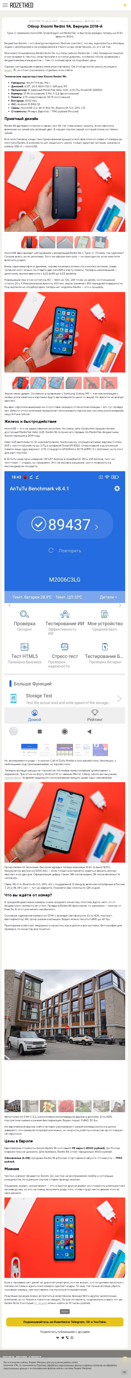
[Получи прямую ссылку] (14, 69)
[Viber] (67, 1338)
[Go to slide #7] (119, 1106)
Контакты (8, 1356)
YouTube (99, 1322)
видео (8, 70)
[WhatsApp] (72, 1338)
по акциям (40, 1303)
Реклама (21, 1356)
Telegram (77, 1322)
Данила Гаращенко (71, 21)
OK (124, 1372)
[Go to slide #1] (29, 242)
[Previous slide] (9, 191)
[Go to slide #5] (100, 242)
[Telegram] (62, 1338)
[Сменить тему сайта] (125, 5)
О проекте (35, 1356)
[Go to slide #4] (82, 242)
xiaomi (65, 1311)
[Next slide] (119, 191)
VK (88, 1322)
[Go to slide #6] (109, 383)
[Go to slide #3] (65, 242)
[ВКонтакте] (58, 1338)
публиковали (12, 777)
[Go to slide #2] (47, 242)
